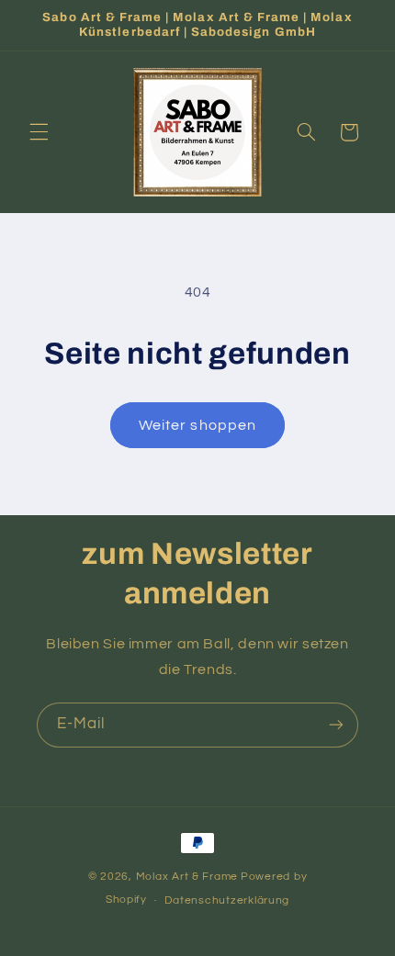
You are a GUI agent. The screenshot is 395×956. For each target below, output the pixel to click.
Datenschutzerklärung (226, 900)
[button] (38, 132)
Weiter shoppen (197, 425)
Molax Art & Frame (187, 877)
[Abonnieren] (336, 725)
